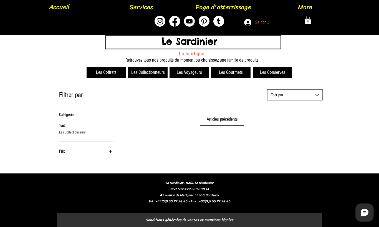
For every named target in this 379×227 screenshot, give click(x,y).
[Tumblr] (218, 21)
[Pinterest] (204, 21)
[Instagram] (160, 21)
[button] (307, 20)
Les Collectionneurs (72, 132)
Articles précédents (222, 119)
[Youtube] (189, 21)
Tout (62, 125)
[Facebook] (174, 21)
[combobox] (295, 94)
